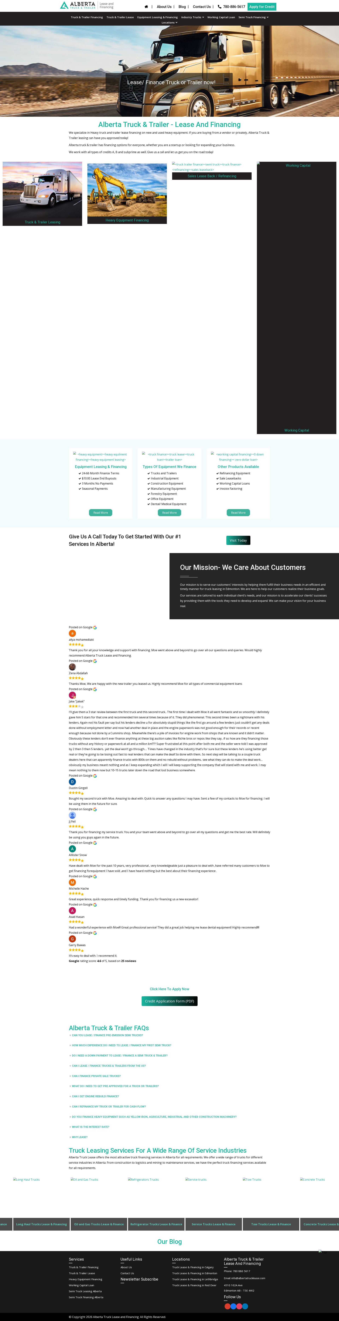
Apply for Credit (262, 7)
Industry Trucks (191, 17)
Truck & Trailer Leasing (42, 222)
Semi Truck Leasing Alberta (85, 1291)
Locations (168, 22)
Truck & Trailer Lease (82, 1273)
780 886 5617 (241, 1271)
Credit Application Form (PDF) (169, 1001)
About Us (164, 7)
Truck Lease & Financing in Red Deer (194, 1285)
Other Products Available (238, 467)
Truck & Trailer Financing (84, 1267)
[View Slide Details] (33, 1204)
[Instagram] (239, 1306)
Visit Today (238, 540)
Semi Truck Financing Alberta (86, 1297)
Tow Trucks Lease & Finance (205, 1224)
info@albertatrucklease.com (248, 1278)
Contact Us (202, 7)
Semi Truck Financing (252, 17)
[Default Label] (228, 1306)
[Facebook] (233, 1306)
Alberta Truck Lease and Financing (116, 1317)
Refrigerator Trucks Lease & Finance (90, 1224)
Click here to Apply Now (169, 989)
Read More (100, 513)
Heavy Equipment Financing (127, 220)
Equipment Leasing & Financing (101, 467)
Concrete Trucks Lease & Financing (262, 1224)
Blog (182, 7)
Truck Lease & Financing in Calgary (193, 1267)
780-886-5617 (234, 7)
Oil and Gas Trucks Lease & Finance (33, 1224)
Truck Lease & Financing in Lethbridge (195, 1279)
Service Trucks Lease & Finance (148, 1224)
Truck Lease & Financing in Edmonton (194, 1273)
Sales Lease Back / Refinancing (212, 176)
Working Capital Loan (81, 1285)
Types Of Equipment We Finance (169, 467)
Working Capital (296, 430)
